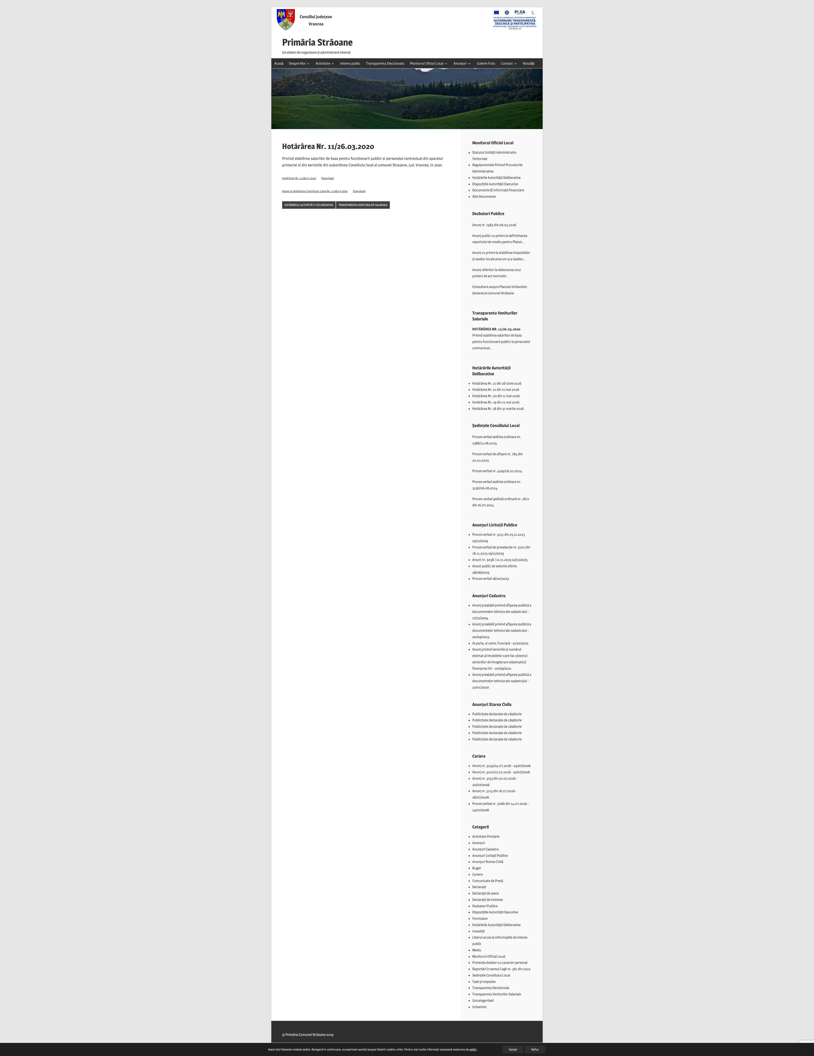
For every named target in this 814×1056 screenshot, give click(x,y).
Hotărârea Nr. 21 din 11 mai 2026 (495, 389)
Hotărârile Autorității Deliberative (308, 205)
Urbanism (479, 1007)
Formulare (480, 918)
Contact (507, 63)
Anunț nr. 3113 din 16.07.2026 (493, 791)
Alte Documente (484, 196)
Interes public (350, 63)
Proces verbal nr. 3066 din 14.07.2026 (499, 803)
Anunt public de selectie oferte (494, 566)
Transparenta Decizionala (385, 63)
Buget (476, 868)
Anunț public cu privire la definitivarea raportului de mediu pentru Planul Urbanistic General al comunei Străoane (501, 239)
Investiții (478, 931)
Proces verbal (482, 578)
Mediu (476, 950)
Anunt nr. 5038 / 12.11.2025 (491, 560)
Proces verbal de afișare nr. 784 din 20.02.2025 (497, 457)
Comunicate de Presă (487, 881)
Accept (513, 1049)
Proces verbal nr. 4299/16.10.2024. (497, 471)
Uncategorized (483, 1000)
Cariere (477, 874)
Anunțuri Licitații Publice (490, 855)
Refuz (535, 1049)
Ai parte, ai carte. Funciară (491, 643)
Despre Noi (297, 63)
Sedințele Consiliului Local (491, 975)
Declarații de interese (487, 899)
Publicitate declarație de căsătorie (497, 714)
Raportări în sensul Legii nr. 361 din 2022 (501, 969)
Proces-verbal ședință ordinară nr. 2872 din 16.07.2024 (500, 502)
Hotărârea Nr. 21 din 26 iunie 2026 (496, 383)
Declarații (479, 887)
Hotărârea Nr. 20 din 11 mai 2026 (496, 396)
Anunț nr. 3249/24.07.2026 (491, 766)
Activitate (323, 63)
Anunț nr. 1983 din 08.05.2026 (494, 225)
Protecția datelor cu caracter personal (499, 962)
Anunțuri (460, 63)
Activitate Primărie (485, 836)
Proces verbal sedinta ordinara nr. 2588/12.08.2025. (496, 440)
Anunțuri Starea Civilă (487, 862)
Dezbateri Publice (485, 906)
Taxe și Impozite (484, 981)
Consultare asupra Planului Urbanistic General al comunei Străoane (499, 290)
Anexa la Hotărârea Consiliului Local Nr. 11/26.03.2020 (315, 191)
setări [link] (473, 1049)
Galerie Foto (486, 63)
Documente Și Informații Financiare (498, 190)
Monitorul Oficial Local (426, 63)
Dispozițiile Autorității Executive (495, 184)
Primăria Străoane (317, 42)
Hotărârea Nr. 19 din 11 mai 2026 (495, 402)
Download (327, 178)
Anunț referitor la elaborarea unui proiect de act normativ (496, 273)
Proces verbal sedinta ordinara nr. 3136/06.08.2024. (496, 485)
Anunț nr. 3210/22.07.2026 (491, 772)
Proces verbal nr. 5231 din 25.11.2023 (498, 534)
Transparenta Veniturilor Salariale (363, 205)
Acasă (278, 63)
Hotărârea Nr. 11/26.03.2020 (299, 178)
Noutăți (528, 63)
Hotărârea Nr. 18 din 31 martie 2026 (498, 408)
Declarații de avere (485, 893)
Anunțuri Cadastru (485, 849)
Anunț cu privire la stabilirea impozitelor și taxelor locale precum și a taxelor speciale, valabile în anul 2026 (501, 256)
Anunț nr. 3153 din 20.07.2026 (494, 778)
